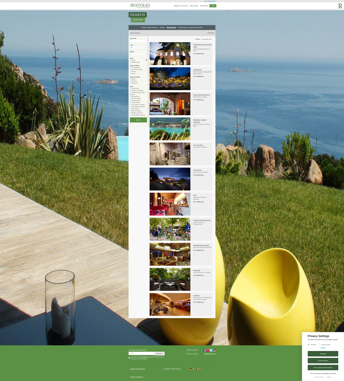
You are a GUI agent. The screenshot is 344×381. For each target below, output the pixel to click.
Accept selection (323, 361)
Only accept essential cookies (323, 367)
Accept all (323, 354)
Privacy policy (319, 377)
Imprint (329, 377)
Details (323, 347)
